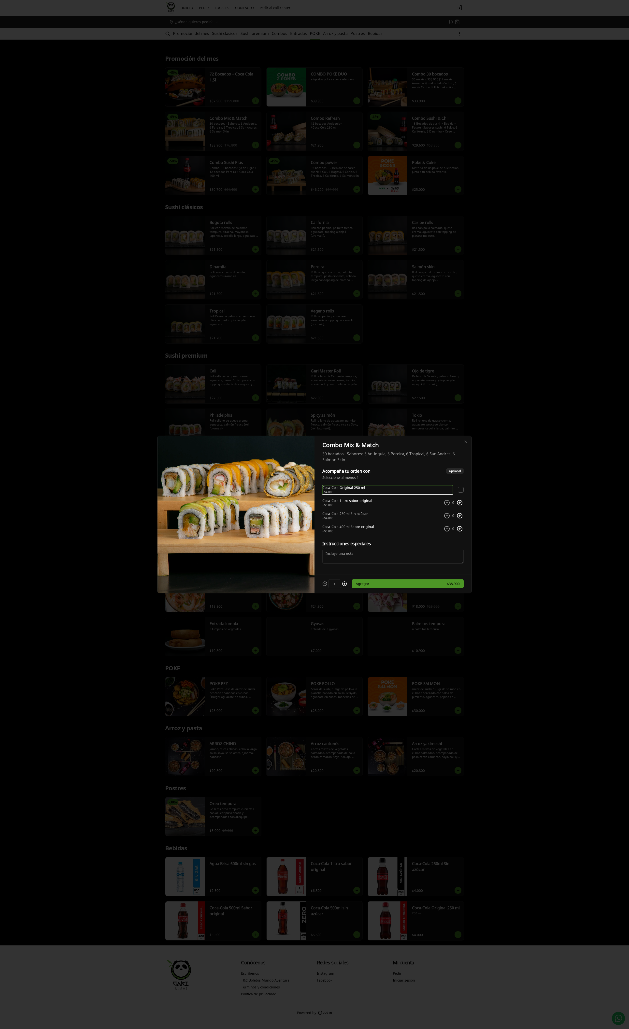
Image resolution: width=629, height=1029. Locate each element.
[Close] (466, 442)
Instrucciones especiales (346, 543)
